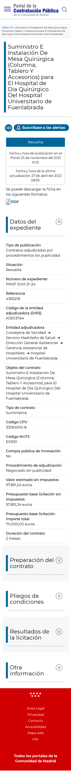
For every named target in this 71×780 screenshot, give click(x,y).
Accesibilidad (35, 727)
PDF (15, 202)
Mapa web (35, 733)
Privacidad (35, 715)
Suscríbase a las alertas (43, 127)
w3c (35, 739)
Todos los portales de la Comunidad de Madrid (35, 758)
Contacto (35, 721)
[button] (7, 9)
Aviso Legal (35, 708)
